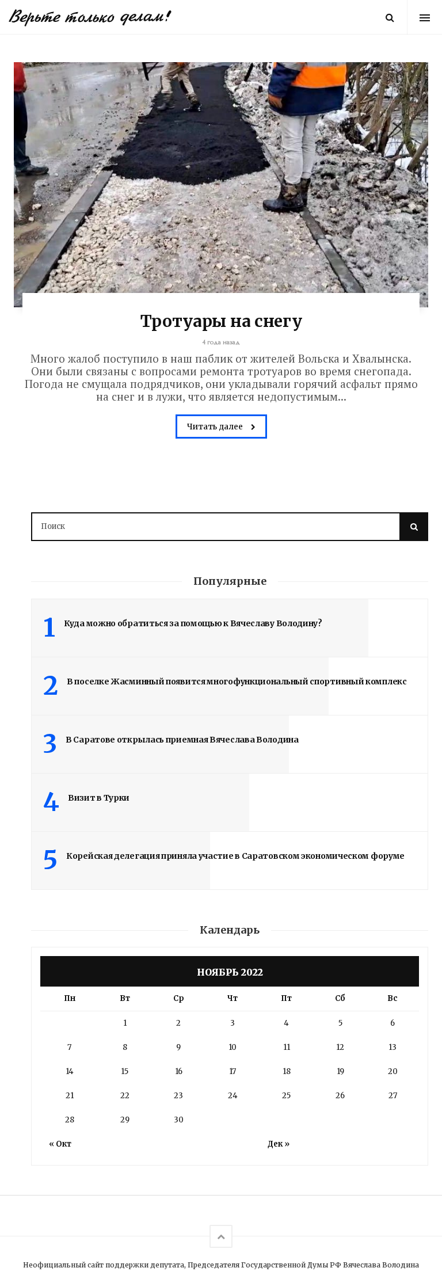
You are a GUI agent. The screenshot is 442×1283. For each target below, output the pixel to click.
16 (178, 1071)
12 (340, 1047)
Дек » (278, 1144)
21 (70, 1096)
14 (70, 1071)
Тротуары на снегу (221, 321)
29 (124, 1120)
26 (340, 1096)
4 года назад (221, 342)
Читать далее (216, 427)
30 (179, 1120)
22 (124, 1096)
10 (232, 1047)
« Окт (60, 1144)
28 (69, 1120)
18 (287, 1071)
